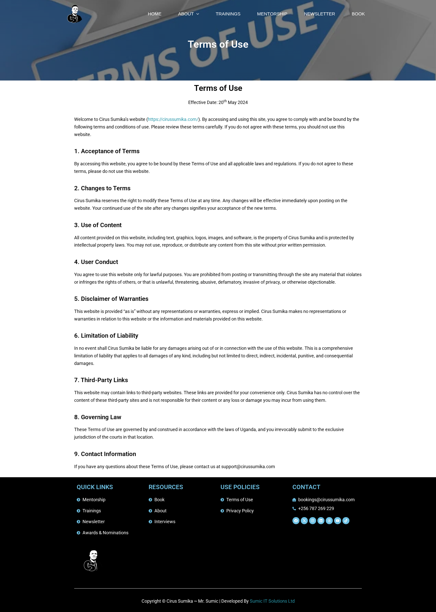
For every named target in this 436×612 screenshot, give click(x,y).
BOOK (358, 13)
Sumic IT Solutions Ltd (272, 601)
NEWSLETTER (319, 13)
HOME (154, 13)
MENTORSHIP (272, 13)
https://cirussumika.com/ (173, 119)
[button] (196, 14)
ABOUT (186, 13)
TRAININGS (228, 13)
